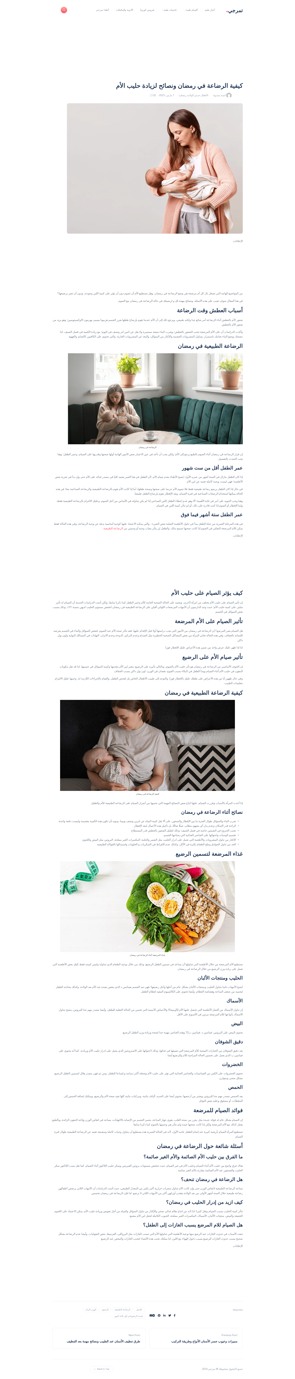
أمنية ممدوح (220, 95)
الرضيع (105, 1309)
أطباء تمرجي (102, 10)
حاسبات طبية (170, 10)
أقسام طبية (192, 10)
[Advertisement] (147, 56)
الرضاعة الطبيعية (113, 528)
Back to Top (103, 1369)
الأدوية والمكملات (124, 10)
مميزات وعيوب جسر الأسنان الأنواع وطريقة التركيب (204, 1341)
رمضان (182, 95)
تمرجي (234, 10)
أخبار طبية (210, 10)
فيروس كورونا (147, 10)
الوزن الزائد (90, 1309)
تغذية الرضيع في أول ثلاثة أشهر (128, 1316)
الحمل (139, 1309)
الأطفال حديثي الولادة (197, 95)
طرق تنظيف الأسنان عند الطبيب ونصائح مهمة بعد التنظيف (103, 1341)
